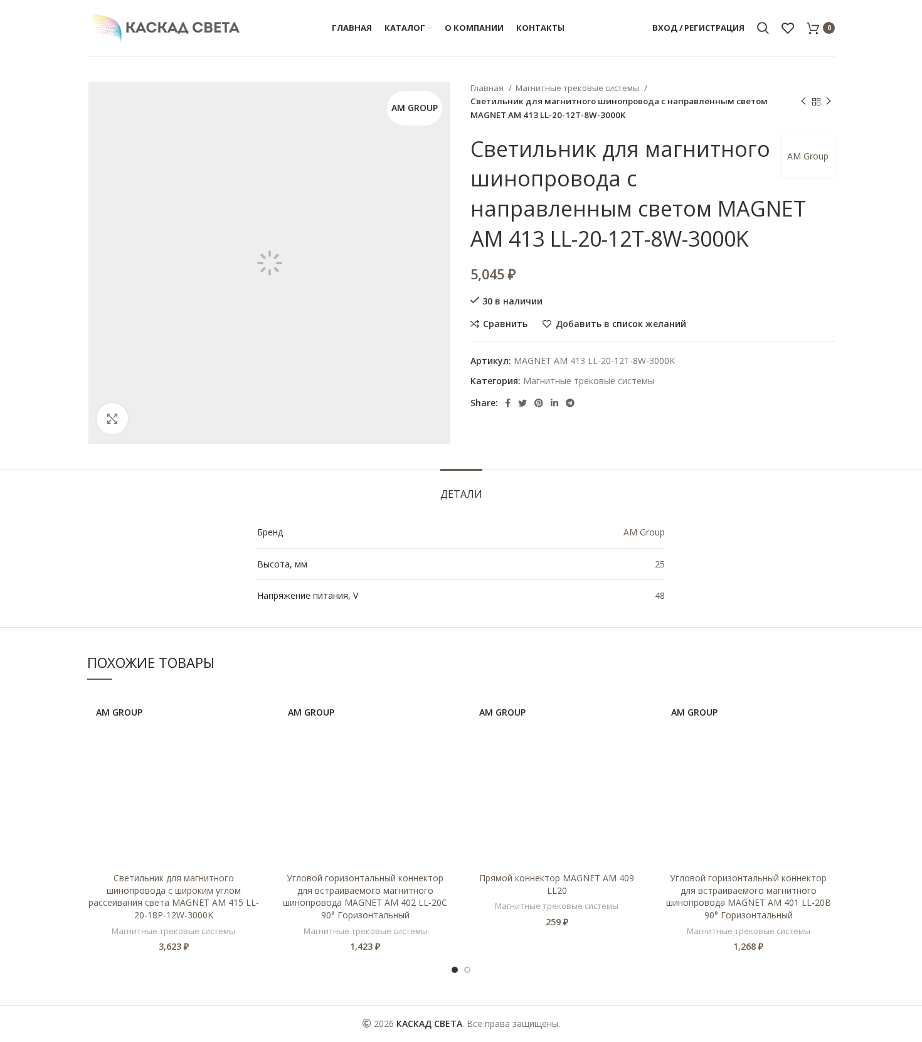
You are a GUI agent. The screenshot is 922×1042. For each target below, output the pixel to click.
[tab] (461, 488)
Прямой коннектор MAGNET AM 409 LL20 (556, 884)
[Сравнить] (251, 713)
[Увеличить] (112, 418)
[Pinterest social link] (539, 403)
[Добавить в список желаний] (251, 742)
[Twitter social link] (522, 403)
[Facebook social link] (507, 403)
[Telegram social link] (570, 403)
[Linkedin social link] (554, 403)
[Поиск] (763, 28)
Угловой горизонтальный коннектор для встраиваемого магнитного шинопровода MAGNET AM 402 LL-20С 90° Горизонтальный (365, 896)
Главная (488, 88)
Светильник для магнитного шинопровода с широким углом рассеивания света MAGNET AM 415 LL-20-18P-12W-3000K (173, 896)
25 (660, 564)
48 (660, 595)
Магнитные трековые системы (578, 88)
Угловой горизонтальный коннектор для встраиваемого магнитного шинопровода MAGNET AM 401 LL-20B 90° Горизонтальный (748, 896)
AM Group (808, 156)
